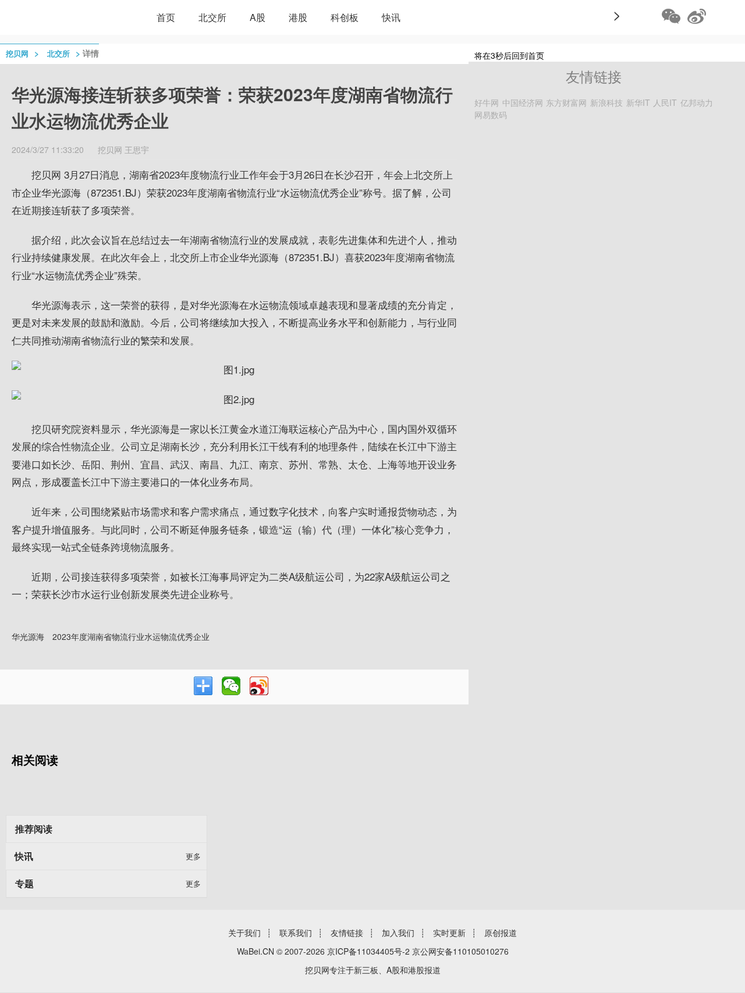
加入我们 (398, 932)
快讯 (391, 17)
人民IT (665, 102)
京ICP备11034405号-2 (368, 951)
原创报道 (500, 932)
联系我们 (295, 932)
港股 (298, 17)
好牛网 (486, 102)
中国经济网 (522, 102)
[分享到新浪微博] (259, 686)
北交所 (212, 17)
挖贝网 (17, 53)
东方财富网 (566, 102)
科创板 (345, 17)
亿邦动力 (696, 102)
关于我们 (244, 932)
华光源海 (28, 636)
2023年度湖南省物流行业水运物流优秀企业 (131, 636)
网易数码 (490, 114)
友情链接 (347, 932)
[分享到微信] (231, 686)
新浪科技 (606, 102)
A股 (257, 17)
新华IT (638, 102)
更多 (193, 856)
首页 (166, 17)
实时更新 (449, 932)
